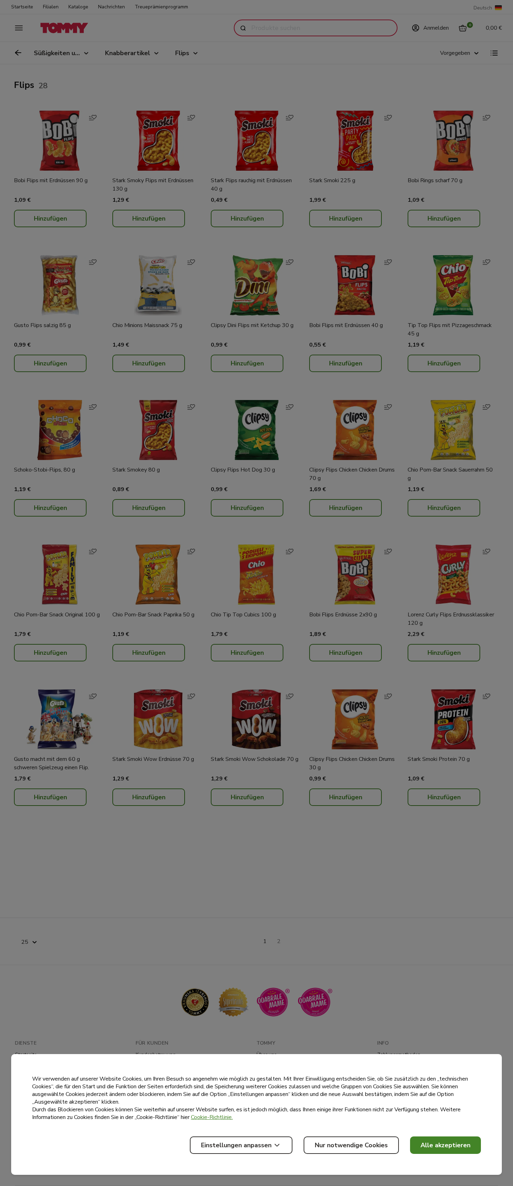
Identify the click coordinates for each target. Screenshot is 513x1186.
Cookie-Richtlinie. (212, 1117)
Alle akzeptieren (445, 1145)
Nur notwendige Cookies (351, 1145)
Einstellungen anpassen (236, 1145)
